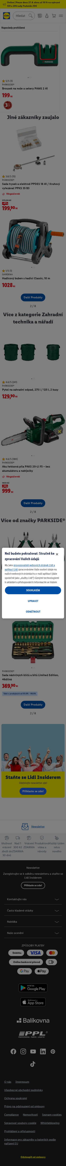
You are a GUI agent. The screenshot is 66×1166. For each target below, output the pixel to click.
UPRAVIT (33, 601)
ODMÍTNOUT (33, 611)
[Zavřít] (57, 554)
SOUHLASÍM (33, 590)
